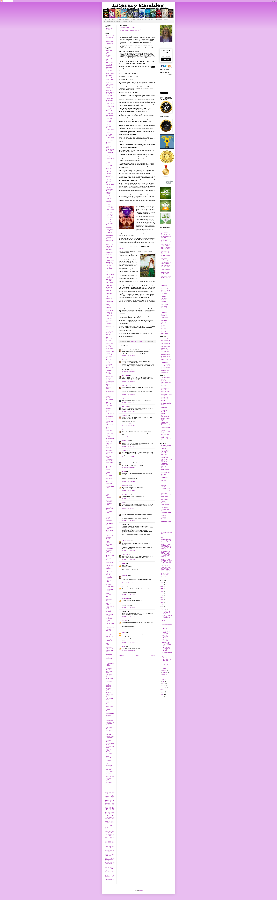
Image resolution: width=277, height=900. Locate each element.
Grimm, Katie (109, 198)
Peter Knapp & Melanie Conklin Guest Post (166, 250)
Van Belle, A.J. (109, 436)
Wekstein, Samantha (108, 454)
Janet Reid (163, 482)
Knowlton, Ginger (109, 252)
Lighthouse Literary (110, 627)
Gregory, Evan (109, 195)
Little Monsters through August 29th (127, 27)
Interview (111, 836)
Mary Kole (163, 325)
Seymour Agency (109, 694)
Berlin (107, 514)
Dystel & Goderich (165, 469)
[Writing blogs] (166, 176)
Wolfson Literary (109, 780)
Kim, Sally (108, 247)
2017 (162, 599)
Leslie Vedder (107, 842)
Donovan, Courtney (110, 149)
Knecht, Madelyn (109, 251)
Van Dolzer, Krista (110, 438)
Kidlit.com (163, 393)
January (164, 687)
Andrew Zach (163, 448)
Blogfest (112, 812)
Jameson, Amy (109, 238)
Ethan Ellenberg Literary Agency (109, 563)
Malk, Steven (109, 279)
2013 (162, 606)
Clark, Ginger (109, 119)
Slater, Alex (108, 393)
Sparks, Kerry (109, 405)
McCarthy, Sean (109, 288)
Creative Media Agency (109, 533)
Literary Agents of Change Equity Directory (166, 395)
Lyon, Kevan (108, 272)
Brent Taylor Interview (165, 265)
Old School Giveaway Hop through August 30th (129, 30)
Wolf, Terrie (108, 480)
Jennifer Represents (165, 483)
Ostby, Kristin (109, 323)
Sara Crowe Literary (108, 689)
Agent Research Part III (166, 343)
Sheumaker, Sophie (110, 382)
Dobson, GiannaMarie (108, 144)
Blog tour (107, 812)
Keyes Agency (109, 618)
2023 (162, 588)
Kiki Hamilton (163, 314)
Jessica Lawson (125, 375)
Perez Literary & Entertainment (109, 668)
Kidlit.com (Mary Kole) (165, 488)
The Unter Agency (110, 744)
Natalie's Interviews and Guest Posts (112, 21)
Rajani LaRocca (109, 858)
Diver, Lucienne (109, 140)
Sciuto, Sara (108, 378)
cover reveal (107, 880)
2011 (162, 691)
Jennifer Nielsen (164, 304)
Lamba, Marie (109, 257)
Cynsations (163, 383)
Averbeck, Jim (109, 60)
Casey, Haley (109, 105)
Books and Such (164, 457)
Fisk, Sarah (108, 171)
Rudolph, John (109, 364)
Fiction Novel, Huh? (165, 351)
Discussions (107, 828)
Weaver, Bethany (109, 447)
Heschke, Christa (109, 227)
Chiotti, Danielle (109, 113)
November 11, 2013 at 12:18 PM (128, 446)
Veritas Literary (109, 765)
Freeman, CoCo (109, 178)
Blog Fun (112, 811)
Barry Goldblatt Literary (166, 452)
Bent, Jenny (108, 71)
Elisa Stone (111, 831)
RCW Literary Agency (109, 672)
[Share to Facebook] (152, 341)
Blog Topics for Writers (165, 346)
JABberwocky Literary (109, 601)
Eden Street (108, 558)
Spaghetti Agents (164, 362)
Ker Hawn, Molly (109, 244)
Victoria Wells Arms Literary (109, 767)
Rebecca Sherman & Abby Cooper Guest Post (166, 242)
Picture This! (163, 406)
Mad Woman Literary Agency (109, 638)
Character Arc (164, 348)
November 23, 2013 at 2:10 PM (128, 650)
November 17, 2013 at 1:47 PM (128, 642)
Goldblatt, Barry (109, 189)
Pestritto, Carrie (109, 332)
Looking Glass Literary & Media (109, 632)
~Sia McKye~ (125, 415)
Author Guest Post (109, 808)
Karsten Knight (164, 307)
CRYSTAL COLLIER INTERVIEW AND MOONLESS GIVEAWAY (166, 632)
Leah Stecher (111, 841)
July (163, 676)
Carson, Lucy (109, 101)
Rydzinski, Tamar (109, 369)
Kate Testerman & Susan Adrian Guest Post (166, 272)
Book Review (108, 818)
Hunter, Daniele (109, 230)
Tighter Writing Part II (165, 365)
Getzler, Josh (109, 182)
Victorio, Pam (109, 441)
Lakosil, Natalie (109, 255)
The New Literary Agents (166, 512)
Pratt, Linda (108, 334)
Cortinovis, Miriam (110, 129)
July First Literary (109, 614)
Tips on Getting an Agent (166, 368)
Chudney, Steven (109, 115)
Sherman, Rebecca (110, 381)
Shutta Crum (107, 868)
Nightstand (163, 400)
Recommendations (109, 859)
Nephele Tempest (164, 496)
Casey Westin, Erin (110, 103)
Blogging (107, 813)
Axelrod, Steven (109, 62)
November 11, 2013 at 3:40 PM (128, 467)
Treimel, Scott (109, 430)
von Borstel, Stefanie (108, 445)
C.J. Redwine (163, 287)
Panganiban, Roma (110, 326)
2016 (162, 601)
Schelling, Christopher (108, 373)
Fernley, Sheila (109, 166)
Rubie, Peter (108, 362)
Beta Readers (107, 811)
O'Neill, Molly (109, 317)
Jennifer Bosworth (164, 303)
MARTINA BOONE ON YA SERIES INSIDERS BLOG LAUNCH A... (167, 617)
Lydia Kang (124, 398)
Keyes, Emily (109, 246)
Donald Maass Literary (109, 545)
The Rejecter (163, 514)
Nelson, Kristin (109, 309)
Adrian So (106, 793)
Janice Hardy (163, 301)
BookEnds (108, 517)
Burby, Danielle (109, 93)
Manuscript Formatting (165, 354)
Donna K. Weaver (126, 494)
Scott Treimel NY (109, 690)
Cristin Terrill (163, 291)
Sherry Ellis (112, 867)
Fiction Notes (163, 385)
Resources (112, 860)
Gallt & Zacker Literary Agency (109, 575)
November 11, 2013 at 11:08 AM (128, 411)
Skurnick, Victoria (110, 391)
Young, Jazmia (109, 483)
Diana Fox (163, 467)
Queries (106, 855)
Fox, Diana (108, 173)
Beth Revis (163, 284)
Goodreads (140, 202)
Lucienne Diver (164, 493)
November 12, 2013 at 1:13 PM (128, 520)
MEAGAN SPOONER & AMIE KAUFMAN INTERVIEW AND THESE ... (166, 666)
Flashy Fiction (109, 566)
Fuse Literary (109, 573)
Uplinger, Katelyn (109, 433)
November (164, 609)
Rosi (123, 502)
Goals (109, 832)
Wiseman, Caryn (109, 473)
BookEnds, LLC (164, 456)
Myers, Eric (108, 307)
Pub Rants (163, 501)
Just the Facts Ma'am (165, 391)
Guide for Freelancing (165, 389)
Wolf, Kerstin (109, 476)
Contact (166, 19)
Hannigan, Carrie (109, 206)
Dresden (108, 547)
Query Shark (163, 411)
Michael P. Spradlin (108, 850)
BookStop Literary (110, 518)
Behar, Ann (108, 68)
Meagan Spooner (164, 326)
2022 (162, 590)
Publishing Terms (164, 357)
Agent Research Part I (165, 340)
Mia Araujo (112, 849)
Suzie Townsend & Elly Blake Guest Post (166, 231)
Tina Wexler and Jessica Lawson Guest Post (166, 260)
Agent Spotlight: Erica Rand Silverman (166, 657)
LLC (107, 621)
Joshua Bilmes (164, 486)
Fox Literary (108, 570)
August (164, 674)
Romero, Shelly (109, 357)
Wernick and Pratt (110, 776)
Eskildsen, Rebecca (108, 163)
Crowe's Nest (163, 466)
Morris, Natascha (109, 305)
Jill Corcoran (163, 485)
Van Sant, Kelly (109, 440)
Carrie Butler (125, 575)
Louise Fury (163, 491)
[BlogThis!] (149, 341)
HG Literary (108, 584)
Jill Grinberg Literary (108, 612)
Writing (107, 879)
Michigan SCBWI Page (128, 21)
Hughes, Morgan (109, 229)
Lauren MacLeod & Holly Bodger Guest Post (166, 263)
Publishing (112, 854)
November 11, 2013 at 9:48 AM (128, 394)
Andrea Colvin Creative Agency (109, 506)
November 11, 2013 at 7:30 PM (128, 490)
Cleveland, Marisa (110, 123)
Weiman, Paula (109, 452)
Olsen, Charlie (109, 318)
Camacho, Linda (109, 98)
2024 (162, 586)
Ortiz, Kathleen (109, 321)
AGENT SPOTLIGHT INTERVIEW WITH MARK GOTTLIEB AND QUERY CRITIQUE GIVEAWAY (166, 561)
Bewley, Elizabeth (110, 73)
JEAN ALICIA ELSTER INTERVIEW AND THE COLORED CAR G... (167, 626)
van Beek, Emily (109, 435)
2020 (162, 593)
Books (113, 818)
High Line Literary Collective (109, 590)
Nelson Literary (109, 658)
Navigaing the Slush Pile (166, 494)
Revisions (107, 862)
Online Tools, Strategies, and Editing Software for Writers (166, 403)
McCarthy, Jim (109, 287)
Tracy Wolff (111, 872)
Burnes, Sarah (109, 95)
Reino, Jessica (109, 342)
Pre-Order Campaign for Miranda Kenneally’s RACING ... (167, 653)
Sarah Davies (164, 506)
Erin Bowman (163, 298)
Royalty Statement (165, 361)
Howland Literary (109, 594)
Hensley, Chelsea (109, 221)
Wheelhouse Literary (108, 779)
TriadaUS (108, 751)
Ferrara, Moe (108, 168)
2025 (162, 584)
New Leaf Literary (109, 660)
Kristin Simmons (164, 317)
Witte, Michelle (109, 475)
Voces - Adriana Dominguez (164, 519)
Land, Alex (108, 259)
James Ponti (112, 837)
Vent (107, 763)
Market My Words (164, 397)
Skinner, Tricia (109, 390)
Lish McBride (112, 842)
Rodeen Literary (109, 678)
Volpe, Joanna (109, 443)
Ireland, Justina (109, 234)
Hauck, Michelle (109, 211)
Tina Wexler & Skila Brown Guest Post (165, 274)
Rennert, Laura (109, 345)
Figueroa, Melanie (110, 170)
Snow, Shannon (109, 399)
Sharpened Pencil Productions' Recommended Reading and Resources (166, 424)
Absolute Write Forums (166, 377)
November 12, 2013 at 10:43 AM (128, 508)
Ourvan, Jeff (108, 325)
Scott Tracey (163, 330)
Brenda (123, 461)
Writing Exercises (164, 372)
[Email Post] (146, 341)
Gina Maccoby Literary (109, 578)
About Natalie (112, 19)
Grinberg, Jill (108, 199)
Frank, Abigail (109, 174)
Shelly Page (107, 867)
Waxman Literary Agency (166, 521)
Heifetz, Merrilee (109, 214)
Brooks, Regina (109, 90)
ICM (107, 596)
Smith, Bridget (109, 397)
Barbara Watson (125, 385)
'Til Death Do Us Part (165, 565)
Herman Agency (109, 587)
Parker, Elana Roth (110, 328)
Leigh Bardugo (164, 320)
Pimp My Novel (164, 407)
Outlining (106, 853)
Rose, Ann (108, 361)
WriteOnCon (111, 878)
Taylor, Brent (108, 419)
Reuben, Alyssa (109, 348)
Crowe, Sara (108, 131)
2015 (162, 602)
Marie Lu (163, 323)
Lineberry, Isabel (109, 266)
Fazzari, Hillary (109, 165)
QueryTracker (164, 415)
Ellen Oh (163, 295)
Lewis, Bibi (108, 265)
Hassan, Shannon (110, 209)
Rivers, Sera (108, 350)
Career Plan (107, 821)
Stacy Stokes (107, 870)
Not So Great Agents (165, 356)
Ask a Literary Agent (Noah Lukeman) (165, 451)
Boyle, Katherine (109, 85)
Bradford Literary (109, 520)
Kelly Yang (107, 841)
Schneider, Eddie (109, 376)
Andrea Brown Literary (109, 504)
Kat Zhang (163, 309)
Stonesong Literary (110, 713)
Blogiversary (111, 813)
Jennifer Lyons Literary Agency (109, 609)
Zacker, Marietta (109, 484)
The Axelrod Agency (108, 718)
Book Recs (111, 817)
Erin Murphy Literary (108, 560)
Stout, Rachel (109, 415)
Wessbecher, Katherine (109, 465)
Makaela (124, 646)
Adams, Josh (109, 50)
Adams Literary (109, 498)
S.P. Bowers (124, 512)
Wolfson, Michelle (110, 481)
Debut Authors (109, 826)
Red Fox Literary (109, 674)
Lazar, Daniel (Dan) (110, 263)
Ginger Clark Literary (108, 581)
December (164, 608)
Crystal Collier (125, 450)
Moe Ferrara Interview (165, 255)
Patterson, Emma (109, 329)
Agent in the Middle (165, 446)
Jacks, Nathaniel (109, 235)
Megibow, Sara (109, 298)
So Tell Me (112, 868)
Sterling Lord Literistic (108, 709)
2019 (162, 595)
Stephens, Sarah (109, 411)
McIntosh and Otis (110, 648)
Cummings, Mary (109, 132)
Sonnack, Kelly (109, 403)
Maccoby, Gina (109, 276)
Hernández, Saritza (110, 226)
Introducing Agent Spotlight (109, 29)
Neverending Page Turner (166, 498)
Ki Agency (108, 620)
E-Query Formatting (165, 349)
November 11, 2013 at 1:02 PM (128, 456)
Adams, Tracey (109, 52)
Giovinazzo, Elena (110, 184)
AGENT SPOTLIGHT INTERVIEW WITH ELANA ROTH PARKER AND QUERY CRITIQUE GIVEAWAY (166, 546)
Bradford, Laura (109, 87)
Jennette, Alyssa (109, 240)
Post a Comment (124, 652)
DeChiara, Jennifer (110, 137)
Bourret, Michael (109, 81)
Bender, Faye (109, 70)
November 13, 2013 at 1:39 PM (128, 594)
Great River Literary (110, 583)
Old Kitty (124, 471)
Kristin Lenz (124, 429)
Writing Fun (108, 784)
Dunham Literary (109, 548)
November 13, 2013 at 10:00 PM (128, 616)
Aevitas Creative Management (109, 501)
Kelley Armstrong (164, 311)
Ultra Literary (108, 760)
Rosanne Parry (111, 862)
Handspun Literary (110, 586)
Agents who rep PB (110, 37)
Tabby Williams (125, 598)
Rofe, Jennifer (109, 356)
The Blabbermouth (165, 509)
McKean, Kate (109, 295)
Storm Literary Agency (109, 716)
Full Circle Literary (110, 571)
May (163, 679)
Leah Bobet (163, 319)
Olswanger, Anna (109, 320)
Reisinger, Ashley (109, 343)
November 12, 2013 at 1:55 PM (128, 536)
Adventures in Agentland (166, 445)
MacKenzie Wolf (109, 636)
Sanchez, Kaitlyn (109, 370)
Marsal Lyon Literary (108, 644)
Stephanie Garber (126, 540)
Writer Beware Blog (165, 434)
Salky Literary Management (109, 682)
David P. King (125, 406)
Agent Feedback (111, 793)
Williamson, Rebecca (108, 472)
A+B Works (108, 495)
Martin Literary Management (109, 647)
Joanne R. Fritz (125, 440)
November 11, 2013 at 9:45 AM (128, 381)
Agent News (108, 795)
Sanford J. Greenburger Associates (108, 685)
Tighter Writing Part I (165, 364)
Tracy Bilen (107, 872)
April (163, 681)
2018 (162, 597)
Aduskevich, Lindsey (108, 56)
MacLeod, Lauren (109, 277)
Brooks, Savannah (110, 92)
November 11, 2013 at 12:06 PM (128, 436)
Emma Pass (163, 296)
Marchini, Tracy (109, 280)
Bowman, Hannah (109, 84)
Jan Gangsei (107, 838)
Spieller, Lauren (109, 407)
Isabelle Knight (107, 837)
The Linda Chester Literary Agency (110, 737)
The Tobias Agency (110, 743)
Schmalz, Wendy (109, 375)
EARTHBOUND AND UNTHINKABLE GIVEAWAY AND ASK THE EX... (166, 649)
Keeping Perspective (165, 353)
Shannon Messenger (165, 331)
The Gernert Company (108, 732)
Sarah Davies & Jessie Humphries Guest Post (166, 277)
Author (113, 807)
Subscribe (166, 59)
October (164, 670)
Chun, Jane (108, 116)
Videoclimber (125, 620)
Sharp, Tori (108, 379)
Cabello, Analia (109, 97)
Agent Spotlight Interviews (123, 19)
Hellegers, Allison (109, 215)
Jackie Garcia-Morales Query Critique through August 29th (132, 29)
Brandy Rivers (164, 285)
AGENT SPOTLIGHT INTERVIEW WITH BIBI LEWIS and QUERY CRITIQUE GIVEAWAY (166, 569)
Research (107, 860)
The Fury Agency (109, 730)
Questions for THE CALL (166, 359)
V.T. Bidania (111, 874)
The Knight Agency (110, 734)
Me (110, 846)
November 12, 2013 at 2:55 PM (128, 550)
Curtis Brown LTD (109, 535)
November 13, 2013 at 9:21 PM (128, 607)
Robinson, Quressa (110, 351)
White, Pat (108, 469)
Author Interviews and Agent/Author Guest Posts (142, 19)
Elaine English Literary (165, 472)
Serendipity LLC (109, 692)
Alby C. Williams (111, 803)
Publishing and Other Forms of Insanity (165, 410)
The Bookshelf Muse (165, 427)
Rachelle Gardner (164, 502)
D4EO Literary (109, 537)
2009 (162, 694)
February (164, 685)
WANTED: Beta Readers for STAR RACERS (166, 622)
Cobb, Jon (108, 124)
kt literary (108, 785)
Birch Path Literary (110, 515)
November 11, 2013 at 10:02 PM (128, 498)
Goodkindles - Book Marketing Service (165, 388)
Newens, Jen (109, 312)
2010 (162, 692)
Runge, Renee (109, 365)
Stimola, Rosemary (110, 413)
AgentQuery (163, 379)
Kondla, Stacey (109, 254)
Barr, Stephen (109, 65)
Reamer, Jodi (109, 338)
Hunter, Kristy (109, 232)
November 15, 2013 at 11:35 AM (128, 628)
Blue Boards (163, 380)
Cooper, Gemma (109, 127)
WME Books (108, 769)
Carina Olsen (125, 554)
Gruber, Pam (108, 201)
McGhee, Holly (109, 292)
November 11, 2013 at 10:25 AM (128, 402)
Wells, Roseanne (109, 459)
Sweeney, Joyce (109, 418)
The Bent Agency (109, 720)
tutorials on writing (169, 180)
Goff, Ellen (108, 187)
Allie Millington (108, 804)
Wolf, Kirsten (109, 478)
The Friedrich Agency (109, 728)
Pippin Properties (109, 669)
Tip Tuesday (111, 871)
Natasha (123, 563)
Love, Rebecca (109, 268)
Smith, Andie (108, 396)
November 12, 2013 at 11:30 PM (128, 571)
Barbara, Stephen (109, 64)
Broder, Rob (108, 89)
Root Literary (108, 680)
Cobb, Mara (108, 126)
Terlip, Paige (108, 422)
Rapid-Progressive (165, 504)
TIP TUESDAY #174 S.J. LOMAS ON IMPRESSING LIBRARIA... (166, 661)
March (163, 683)
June (163, 677)
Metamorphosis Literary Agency (109, 654)
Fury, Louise (108, 179)
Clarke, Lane (108, 121)
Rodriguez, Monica (110, 354)
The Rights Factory (110, 739)
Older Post (153, 655)
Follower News (158, 19)
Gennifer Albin (164, 299)
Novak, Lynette (109, 313)
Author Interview (108, 809)
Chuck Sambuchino (165, 288)
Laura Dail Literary (110, 623)
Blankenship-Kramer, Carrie (109, 77)
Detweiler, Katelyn (110, 139)
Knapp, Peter (109, 249)
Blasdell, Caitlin (109, 79)
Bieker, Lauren (109, 75)
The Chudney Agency (109, 725)
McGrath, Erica (109, 293)
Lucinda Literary (109, 634)
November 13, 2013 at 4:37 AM (128, 582)
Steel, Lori (108, 410)
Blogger (141, 890)
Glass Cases (163, 480)
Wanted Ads (109, 875)
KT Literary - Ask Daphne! (166, 490)
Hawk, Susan (109, 212)
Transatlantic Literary (109, 750)
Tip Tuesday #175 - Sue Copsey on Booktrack (166, 612)
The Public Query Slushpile (164, 430)
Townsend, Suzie (109, 428)
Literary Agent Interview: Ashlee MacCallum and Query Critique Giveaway (166, 540)
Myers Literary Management (109, 656)
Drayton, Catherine (110, 150)
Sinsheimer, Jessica (108, 388)
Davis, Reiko (108, 135)
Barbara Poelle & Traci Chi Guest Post (165, 240)
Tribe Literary (109, 753)
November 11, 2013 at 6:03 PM (128, 481)
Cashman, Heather (110, 106)
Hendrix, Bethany (109, 217)
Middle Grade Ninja (165, 398)
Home (105, 19)
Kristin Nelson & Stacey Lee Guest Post (166, 267)
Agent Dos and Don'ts (165, 338)
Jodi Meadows (112, 838)
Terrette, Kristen (109, 424)
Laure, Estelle (109, 262)
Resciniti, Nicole (109, 346)
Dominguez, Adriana (108, 147)
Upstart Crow (109, 762)
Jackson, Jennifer (110, 237)
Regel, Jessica (109, 340)
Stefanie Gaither (164, 333)
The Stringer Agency (108, 741)
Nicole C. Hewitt (111, 851)
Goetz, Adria (108, 186)
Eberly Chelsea (109, 156)
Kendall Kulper (164, 312)
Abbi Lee (106, 792)
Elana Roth (163, 474)
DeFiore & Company (108, 542)
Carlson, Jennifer (109, 100)
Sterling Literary (109, 706)
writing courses (168, 183)
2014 (162, 604)
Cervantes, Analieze (108, 109)
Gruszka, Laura (109, 203)
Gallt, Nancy (108, 181)
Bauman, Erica (109, 67)
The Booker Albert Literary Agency (110, 723)
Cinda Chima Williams (165, 290)
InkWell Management (109, 598)
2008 (162, 696)
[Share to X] (151, 341)
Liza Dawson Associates (108, 630)
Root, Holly (108, 359)
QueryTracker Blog (165, 416)
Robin (123, 359)
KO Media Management (109, 616)
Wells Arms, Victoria (108, 457)
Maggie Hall (163, 322)
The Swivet (163, 515)
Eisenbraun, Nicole (110, 158)
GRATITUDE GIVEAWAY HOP (166, 640)
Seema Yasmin (111, 866)
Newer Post (121, 655)
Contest (109, 823)
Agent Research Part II (166, 341)
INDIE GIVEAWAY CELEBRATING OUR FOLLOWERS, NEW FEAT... (167, 644)
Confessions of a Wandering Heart (164, 464)
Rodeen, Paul (109, 353)
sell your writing (168, 182)
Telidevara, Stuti (109, 421)
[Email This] (148, 341)
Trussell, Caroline (109, 432)
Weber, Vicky (109, 450)
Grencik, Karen (109, 196)
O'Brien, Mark (109, 315)
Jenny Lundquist (164, 306)
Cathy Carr (109, 822)
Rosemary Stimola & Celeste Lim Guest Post (166, 234)
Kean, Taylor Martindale (108, 242)
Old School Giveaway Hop (166, 576)
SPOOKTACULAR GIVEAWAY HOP (165, 574)
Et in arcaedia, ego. (165, 475)
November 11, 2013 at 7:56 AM (128, 371)
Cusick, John (109, 134)
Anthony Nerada (108, 807)
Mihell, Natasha (109, 301)
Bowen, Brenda (109, 82)
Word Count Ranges (165, 370)
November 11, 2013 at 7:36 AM (128, 355)
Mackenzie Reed (108, 845)
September (164, 672)
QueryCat (163, 413)
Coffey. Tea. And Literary (166, 461)
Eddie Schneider (164, 471)
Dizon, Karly (108, 142)
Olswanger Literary (110, 661)
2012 (162, 689)
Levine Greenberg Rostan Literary (109, 625)
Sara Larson (163, 328)
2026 (162, 582)
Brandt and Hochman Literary (109, 523)
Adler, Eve (108, 53)
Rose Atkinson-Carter (108, 863)
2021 (162, 591)
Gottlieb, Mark (109, 190)
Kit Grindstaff (163, 315)
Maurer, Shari (109, 285)
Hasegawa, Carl (109, 207)
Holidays (110, 834)
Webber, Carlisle (109, 449)
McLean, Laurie (109, 296)
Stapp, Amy (108, 408)
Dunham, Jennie (109, 152)
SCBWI (162, 420)
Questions (111, 855)
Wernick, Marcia (109, 462)
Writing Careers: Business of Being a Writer (166, 437)
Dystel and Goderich (108, 553)
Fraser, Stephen (109, 176)
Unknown (124, 586)
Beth (123, 348)
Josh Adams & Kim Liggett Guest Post (165, 258)
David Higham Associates (109, 539)
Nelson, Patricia (109, 310)
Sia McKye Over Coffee (127, 423)
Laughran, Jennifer (110, 260)
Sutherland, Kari (109, 416)
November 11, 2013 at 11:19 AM (128, 425)
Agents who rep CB (110, 35)
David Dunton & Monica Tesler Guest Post (166, 253)
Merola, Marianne (109, 300)
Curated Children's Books (166, 382)
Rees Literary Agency (109, 676)
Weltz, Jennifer (109, 460)
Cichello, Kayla (109, 118)
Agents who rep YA (110, 41)
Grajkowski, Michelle (108, 193)
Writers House (109, 782)
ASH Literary (108, 497)
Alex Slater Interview (165, 269)
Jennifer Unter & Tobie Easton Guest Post (165, 245)
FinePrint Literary (109, 565)
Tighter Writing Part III (165, 367)
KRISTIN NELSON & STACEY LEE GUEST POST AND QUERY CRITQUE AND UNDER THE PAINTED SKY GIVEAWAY (166, 554)
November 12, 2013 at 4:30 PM (128, 559)
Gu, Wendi (108, 204)
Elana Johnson (164, 293)
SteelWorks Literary (108, 704)
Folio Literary (109, 568)
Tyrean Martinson (126, 485)
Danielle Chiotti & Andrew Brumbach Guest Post (166, 248)
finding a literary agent (169, 181)
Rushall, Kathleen (109, 367)
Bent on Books (164, 454)
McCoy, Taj (108, 290)
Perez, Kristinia (109, 331)
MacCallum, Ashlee (110, 274)
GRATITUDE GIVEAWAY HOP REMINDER (166, 636)
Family (106, 832)
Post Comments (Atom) (129, 657)
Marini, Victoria (109, 284)
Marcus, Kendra (109, 282)
